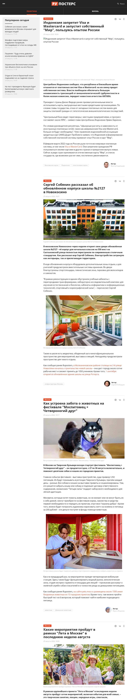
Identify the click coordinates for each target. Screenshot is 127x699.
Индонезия (65, 165)
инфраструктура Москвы (54, 384)
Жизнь (95, 11)
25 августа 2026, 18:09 (51, 641)
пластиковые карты (80, 165)
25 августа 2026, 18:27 (51, 196)
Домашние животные (63, 610)
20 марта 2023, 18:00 (50, 34)
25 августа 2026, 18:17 (51, 415)
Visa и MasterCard (73, 146)
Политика (32, 11)
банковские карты (51, 165)
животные (48, 610)
